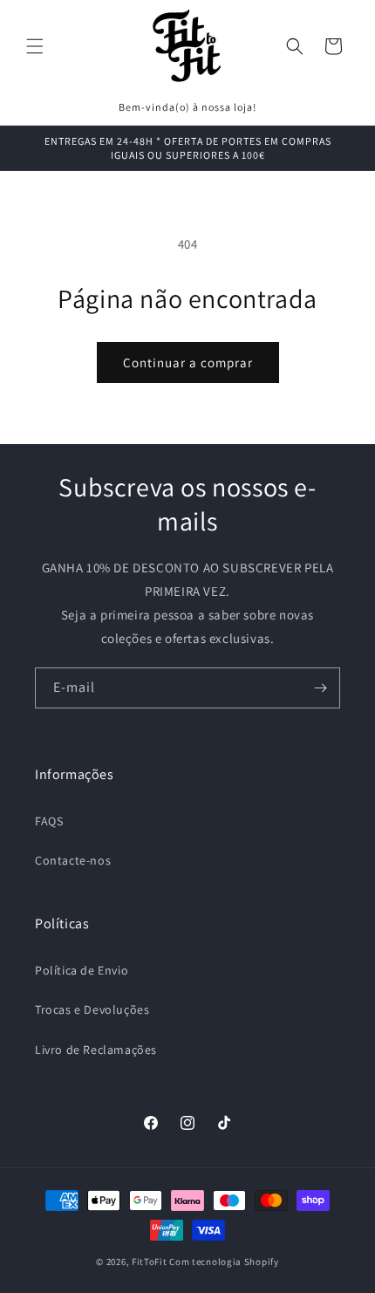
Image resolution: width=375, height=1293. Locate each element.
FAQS (49, 821)
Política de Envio (81, 970)
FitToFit (149, 1261)
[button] (35, 46)
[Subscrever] (320, 687)
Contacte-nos (73, 860)
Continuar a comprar (188, 362)
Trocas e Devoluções (92, 1009)
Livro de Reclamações (96, 1049)
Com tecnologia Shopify (223, 1261)
